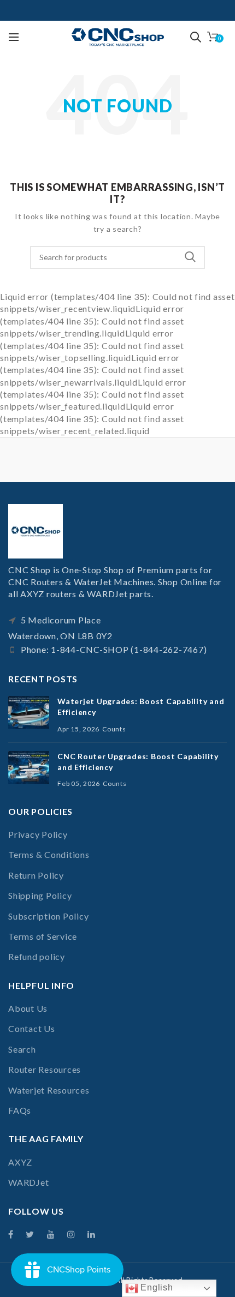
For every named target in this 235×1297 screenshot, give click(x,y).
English (155, 1287)
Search (190, 257)
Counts (114, 729)
